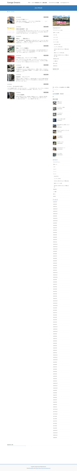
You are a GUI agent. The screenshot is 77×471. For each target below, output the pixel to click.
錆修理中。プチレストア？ (23, 76)
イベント (54, 171)
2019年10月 (55, 359)
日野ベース (55, 164)
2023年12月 (55, 244)
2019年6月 (55, 369)
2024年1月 (55, 241)
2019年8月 (55, 364)
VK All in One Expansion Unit (45, 468)
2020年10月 (55, 331)
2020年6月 (55, 340)
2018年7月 (55, 395)
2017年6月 (55, 423)
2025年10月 (55, 213)
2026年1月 (55, 206)
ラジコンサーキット (56, 162)
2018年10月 (55, 388)
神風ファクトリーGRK (58, 183)
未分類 (54, 196)
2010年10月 (55, 432)
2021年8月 (55, 310)
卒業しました (59, 101)
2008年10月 (55, 435)
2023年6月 (55, 258)
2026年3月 (55, 201)
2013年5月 (55, 428)
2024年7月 (55, 227)
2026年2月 (55, 204)
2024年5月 (55, 232)
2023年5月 (55, 260)
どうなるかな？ (60, 113)
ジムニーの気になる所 (61, 118)
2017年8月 (55, 418)
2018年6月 (55, 397)
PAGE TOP (74, 456)
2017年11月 (55, 411)
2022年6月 (55, 286)
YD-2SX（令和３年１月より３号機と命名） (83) (61, 50)
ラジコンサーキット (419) (57, 30)
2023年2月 (55, 267)
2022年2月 (55, 296)
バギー (54, 166)
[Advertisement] (61, 78)
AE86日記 (46, 17)
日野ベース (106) (56, 32)
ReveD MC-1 (56, 176)
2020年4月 (55, 345)
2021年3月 (55, 319)
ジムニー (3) (55, 37)
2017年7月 (55, 421)
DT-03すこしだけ (60, 141)
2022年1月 (55, 298)
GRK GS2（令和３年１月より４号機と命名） (61, 186)
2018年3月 (55, 402)
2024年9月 (55, 223)
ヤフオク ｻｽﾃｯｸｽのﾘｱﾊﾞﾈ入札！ (15, 86)
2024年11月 (55, 218)
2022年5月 (55, 289)
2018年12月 (55, 383)
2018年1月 (55, 406)
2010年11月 (55, 430)
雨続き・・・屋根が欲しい (23, 38)
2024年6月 (55, 230)
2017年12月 (55, 409)
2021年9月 (55, 307)
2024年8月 (55, 225)
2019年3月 (55, 376)
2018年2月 (55, 404)
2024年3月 (55, 237)
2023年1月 (55, 270)
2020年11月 (55, 329)
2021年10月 (55, 305)
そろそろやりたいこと (61, 147)
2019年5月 (55, 371)
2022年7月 (55, 284)
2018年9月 (55, 390)
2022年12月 (55, 272)
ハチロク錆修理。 (20, 94)
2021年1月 (55, 324)
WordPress (32, 468)
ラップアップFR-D (57, 178)
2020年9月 (55, 333)
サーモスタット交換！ (61, 107)
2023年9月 (55, 251)
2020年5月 (55, 343)
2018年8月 (55, 392)
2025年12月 (55, 208)
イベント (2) (55, 39)
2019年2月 (55, 378)
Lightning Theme (38, 468)
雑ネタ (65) (55, 63)
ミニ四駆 (54, 191)
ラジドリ (54, 173)
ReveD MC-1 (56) (57, 44)
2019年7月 (55, 366)
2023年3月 (55, 265)
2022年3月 (55, 293)
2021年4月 (55, 317)
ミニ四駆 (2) (55, 61)
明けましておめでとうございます (63, 130)
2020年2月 (55, 350)
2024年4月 (55, 234)
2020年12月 (55, 326)
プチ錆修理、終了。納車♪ (22, 67)
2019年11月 (55, 357)
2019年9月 (55, 362)
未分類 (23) (55, 65)
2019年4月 (55, 373)
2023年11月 (55, 246)
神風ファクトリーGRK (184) (59, 52)
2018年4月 (55, 399)
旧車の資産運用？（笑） (22, 29)
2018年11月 (55, 385)
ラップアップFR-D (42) (58, 46)
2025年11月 (55, 211)
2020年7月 (55, 338)
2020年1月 (55, 352)
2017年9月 (55, 416)
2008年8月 (55, 437)
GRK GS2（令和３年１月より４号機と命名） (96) (61, 56)
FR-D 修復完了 (60, 136)
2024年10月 (55, 220)
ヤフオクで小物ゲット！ (22, 19)
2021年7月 (55, 312)
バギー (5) (55, 34)
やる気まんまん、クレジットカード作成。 (27, 57)
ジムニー (54, 169)
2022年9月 (55, 279)
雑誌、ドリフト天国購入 (22, 48)
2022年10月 (55, 277)
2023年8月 (55, 253)
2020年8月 (55, 336)
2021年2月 (55, 322)
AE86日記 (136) (56, 58)
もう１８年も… (60, 153)
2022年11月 (55, 274)
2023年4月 (55, 263)
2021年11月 (55, 303)
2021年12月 (55, 300)
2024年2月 (55, 239)
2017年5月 (55, 425)
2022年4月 (55, 291)
